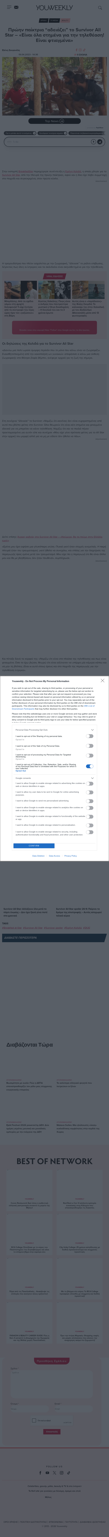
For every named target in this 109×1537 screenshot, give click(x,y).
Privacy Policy (70, 856)
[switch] (89, 736)
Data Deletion (38, 856)
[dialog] (54, 768)
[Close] (103, 681)
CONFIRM (34, 846)
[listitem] (54, 729)
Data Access (54, 856)
